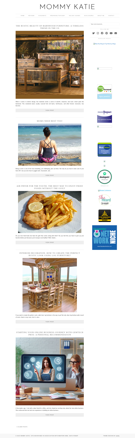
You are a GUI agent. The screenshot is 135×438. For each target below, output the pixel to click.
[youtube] (111, 33)
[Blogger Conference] (104, 190)
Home (23, 15)
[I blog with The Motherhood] (104, 58)
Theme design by (111, 435)
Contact (111, 15)
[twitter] (93, 33)
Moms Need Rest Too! (50, 121)
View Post (50, 110)
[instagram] (98, 33)
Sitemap (75, 435)
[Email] (115, 33)
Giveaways (42, 15)
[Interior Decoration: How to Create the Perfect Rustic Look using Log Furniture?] (50, 312)
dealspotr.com (105, 186)
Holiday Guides (74, 15)
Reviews (31, 15)
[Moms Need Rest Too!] (49, 165)
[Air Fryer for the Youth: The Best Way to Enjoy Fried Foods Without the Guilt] (49, 232)
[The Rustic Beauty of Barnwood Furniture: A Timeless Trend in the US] (50, 98)
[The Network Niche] (104, 249)
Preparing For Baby (57, 15)
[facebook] (102, 33)
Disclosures (89, 15)
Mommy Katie (67, 7)
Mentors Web (63, 435)
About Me (101, 15)
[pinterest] (106, 33)
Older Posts (22, 426)
